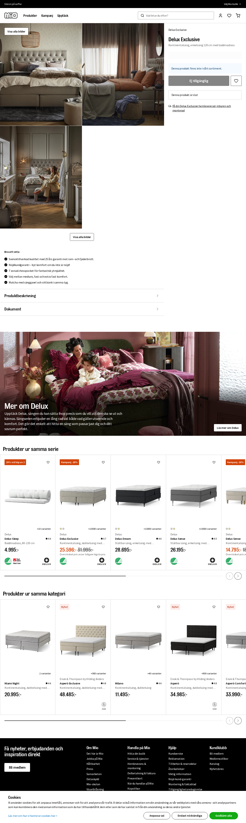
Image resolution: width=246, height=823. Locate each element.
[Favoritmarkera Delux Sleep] (48, 462)
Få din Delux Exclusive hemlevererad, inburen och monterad (201, 108)
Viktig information (179, 774)
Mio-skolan (93, 784)
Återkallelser (176, 769)
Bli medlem (17, 767)
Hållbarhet (93, 764)
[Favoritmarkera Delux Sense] (214, 462)
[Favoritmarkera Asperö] (214, 607)
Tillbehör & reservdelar (182, 764)
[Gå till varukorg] (238, 15)
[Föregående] (229, 576)
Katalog (215, 764)
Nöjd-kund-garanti (179, 779)
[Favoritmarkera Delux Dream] (159, 462)
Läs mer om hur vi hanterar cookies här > (33, 816)
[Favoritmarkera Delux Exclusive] (236, 81)
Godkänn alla (223, 815)
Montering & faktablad (182, 784)
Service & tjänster (138, 758)
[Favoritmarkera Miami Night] (48, 607)
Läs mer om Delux (228, 428)
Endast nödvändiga (190, 815)
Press (89, 769)
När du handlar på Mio (140, 783)
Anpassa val (156, 815)
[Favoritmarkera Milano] (159, 607)
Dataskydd (92, 779)
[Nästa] (238, 576)
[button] (41, 74)
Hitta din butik (136, 753)
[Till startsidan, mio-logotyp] (10, 15)
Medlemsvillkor (219, 758)
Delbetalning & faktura (141, 773)
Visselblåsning (95, 789)
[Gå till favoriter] (229, 15)
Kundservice (175, 753)
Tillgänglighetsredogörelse (185, 789)
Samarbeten (94, 774)
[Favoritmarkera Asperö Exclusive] (103, 607)
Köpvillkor (133, 788)
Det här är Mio (94, 753)
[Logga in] (220, 15)
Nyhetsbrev (217, 769)
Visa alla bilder (16, 31)
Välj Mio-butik (231, 4)
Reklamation (176, 758)
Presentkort (135, 778)
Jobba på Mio (94, 758)
